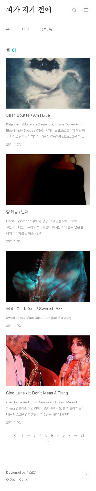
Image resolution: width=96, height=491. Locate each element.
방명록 (46, 29)
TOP (86, 475)
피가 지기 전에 (28, 10)
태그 (25, 29)
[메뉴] (86, 10)
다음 (48, 441)
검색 (74, 10)
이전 (15, 435)
